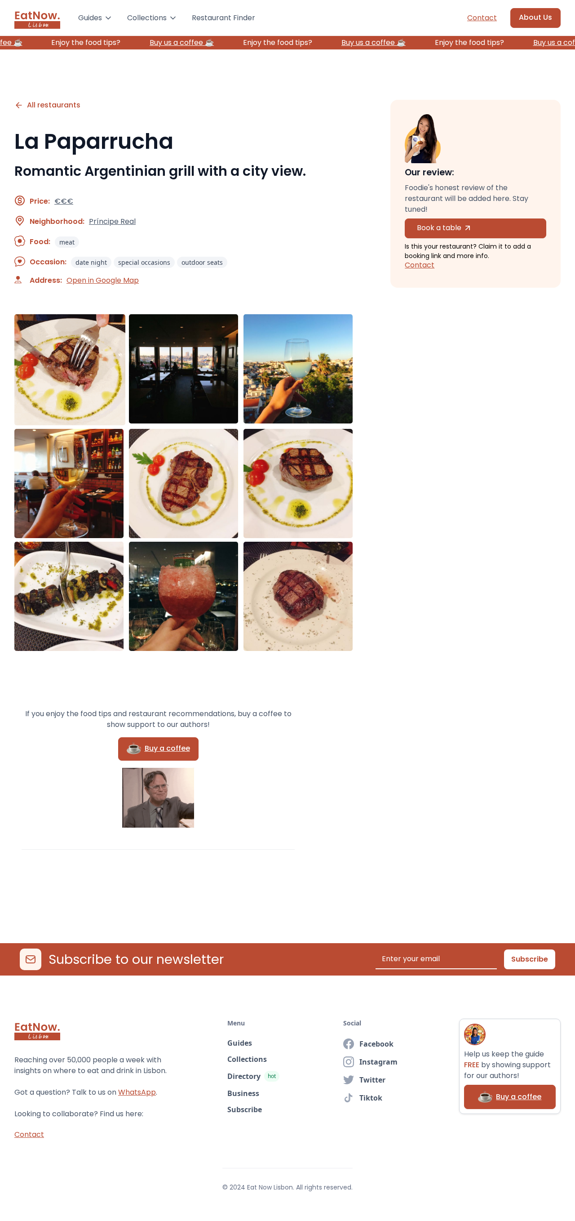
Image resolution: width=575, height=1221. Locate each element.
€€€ (63, 201)
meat (67, 242)
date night (91, 262)
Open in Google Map (102, 280)
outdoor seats (202, 262)
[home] (37, 18)
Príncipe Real (112, 221)
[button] (95, 18)
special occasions (144, 262)
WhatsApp (137, 1092)
